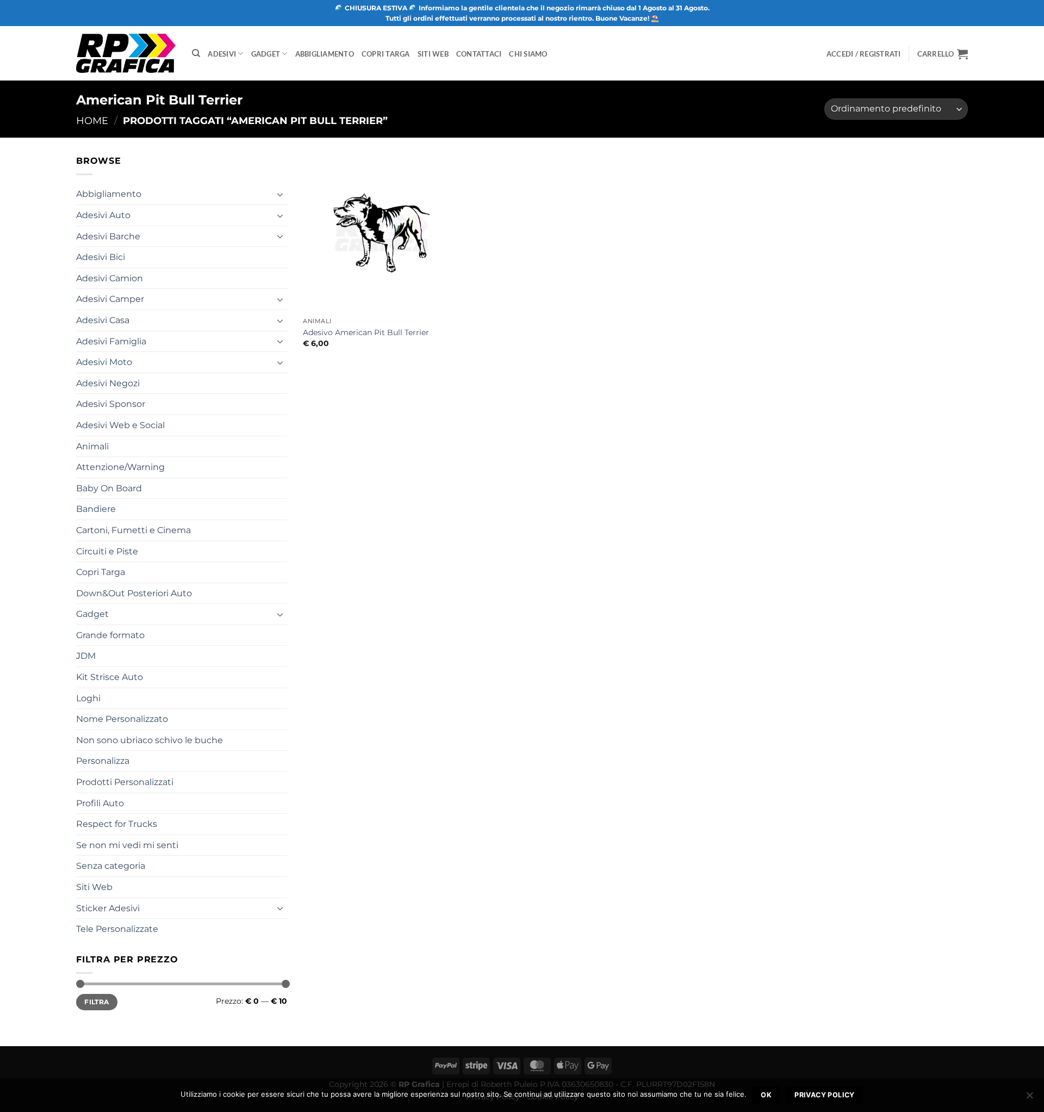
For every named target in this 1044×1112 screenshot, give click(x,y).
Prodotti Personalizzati (124, 782)
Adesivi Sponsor (110, 404)
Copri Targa (386, 54)
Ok (766, 1095)
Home (92, 120)
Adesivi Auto (103, 215)
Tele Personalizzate (117, 929)
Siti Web (433, 54)
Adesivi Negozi (108, 383)
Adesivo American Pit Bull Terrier (366, 332)
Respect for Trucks (116, 824)
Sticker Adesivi (108, 908)
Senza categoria (110, 866)
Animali (92, 446)
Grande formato (110, 635)
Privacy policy (824, 1095)
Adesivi (222, 54)
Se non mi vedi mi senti (127, 845)
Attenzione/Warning (120, 467)
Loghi (88, 698)
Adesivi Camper (110, 299)
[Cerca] (196, 53)
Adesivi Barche (108, 236)
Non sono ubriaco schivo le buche (149, 740)
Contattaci (479, 54)
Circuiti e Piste (107, 551)
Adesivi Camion (109, 278)
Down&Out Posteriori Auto (134, 593)
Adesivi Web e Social (120, 425)
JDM (86, 656)
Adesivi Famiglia (111, 341)
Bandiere (96, 509)
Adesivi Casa (102, 320)
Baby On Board (109, 488)
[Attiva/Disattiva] (280, 194)
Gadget (266, 54)
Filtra (96, 1002)
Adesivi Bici (100, 257)
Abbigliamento (324, 54)
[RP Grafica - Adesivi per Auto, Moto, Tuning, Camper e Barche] (126, 53)
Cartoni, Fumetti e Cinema (133, 530)
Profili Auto (100, 803)
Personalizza (102, 761)
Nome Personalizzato (122, 719)
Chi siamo (528, 54)
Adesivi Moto (104, 362)
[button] (942, 54)
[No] (1029, 1098)
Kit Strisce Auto (109, 677)
